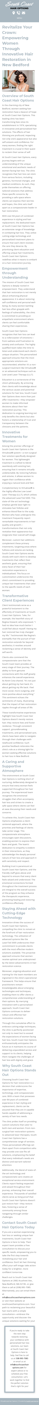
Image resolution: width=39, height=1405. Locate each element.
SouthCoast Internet (32, 1401)
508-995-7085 (22, 1358)
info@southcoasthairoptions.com (18, 1297)
